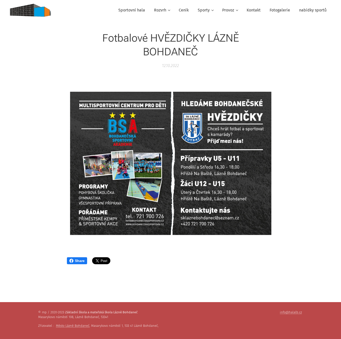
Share (80, 261)
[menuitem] (132, 10)
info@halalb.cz (291, 312)
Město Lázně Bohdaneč (72, 326)
